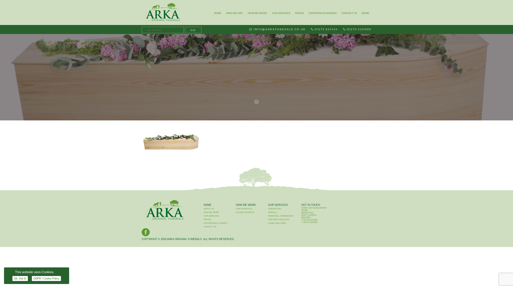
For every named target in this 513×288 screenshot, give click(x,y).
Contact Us (349, 13)
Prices (299, 13)
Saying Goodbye (245, 212)
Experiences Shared (323, 13)
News (365, 13)
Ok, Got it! (20, 278)
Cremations (274, 209)
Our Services (281, 13)
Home (217, 13)
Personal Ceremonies (281, 216)
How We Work (246, 204)
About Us (209, 209)
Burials (272, 212)
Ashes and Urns (277, 223)
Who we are (234, 13)
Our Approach (244, 209)
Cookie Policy (46, 278)
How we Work (257, 13)
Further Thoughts (278, 219)
